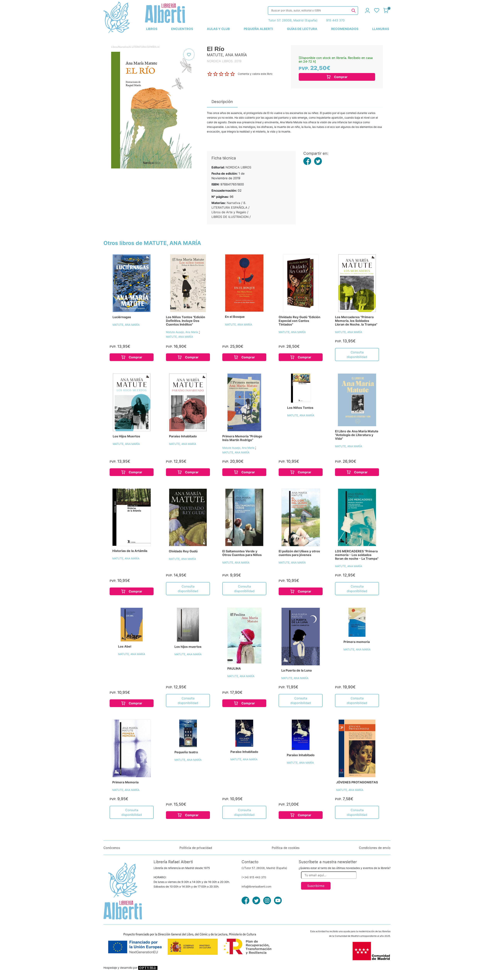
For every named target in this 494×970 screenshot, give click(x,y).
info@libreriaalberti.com (256, 886)
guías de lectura (302, 29)
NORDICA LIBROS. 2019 (224, 61)
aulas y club (218, 29)
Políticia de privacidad (195, 848)
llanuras (380, 29)
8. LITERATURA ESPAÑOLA (144, 46)
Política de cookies (285, 848)
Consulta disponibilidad (357, 354)
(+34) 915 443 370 (254, 877)
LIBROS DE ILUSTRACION (230, 217)
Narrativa (123, 46)
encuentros (182, 29)
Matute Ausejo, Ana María (182, 332)
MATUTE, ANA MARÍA (126, 324)
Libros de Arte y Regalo (228, 212)
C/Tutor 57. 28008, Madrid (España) (264, 868)
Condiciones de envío (375, 848)
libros (151, 29)
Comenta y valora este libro (255, 73)
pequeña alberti (258, 29)
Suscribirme (315, 886)
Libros (114, 46)
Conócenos (111, 848)
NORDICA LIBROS (238, 167)
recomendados (344, 29)
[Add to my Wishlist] (189, 54)
